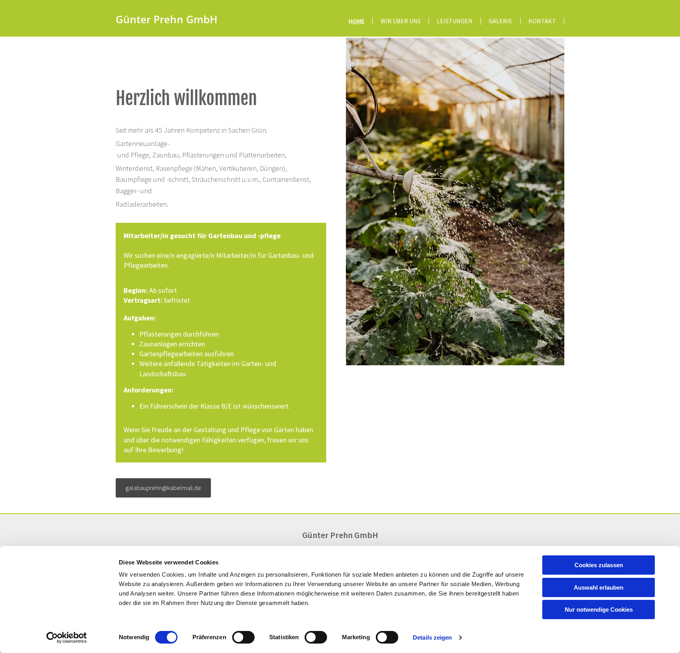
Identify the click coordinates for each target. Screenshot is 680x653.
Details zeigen (432, 637)
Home (356, 21)
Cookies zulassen (599, 565)
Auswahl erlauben (598, 587)
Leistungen (455, 21)
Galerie (500, 21)
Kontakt (542, 21)
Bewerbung (164, 449)
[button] (163, 488)
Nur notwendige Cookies (599, 609)
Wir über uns (401, 21)
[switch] (243, 637)
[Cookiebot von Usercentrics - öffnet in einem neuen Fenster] (66, 638)
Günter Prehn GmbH (167, 19)
